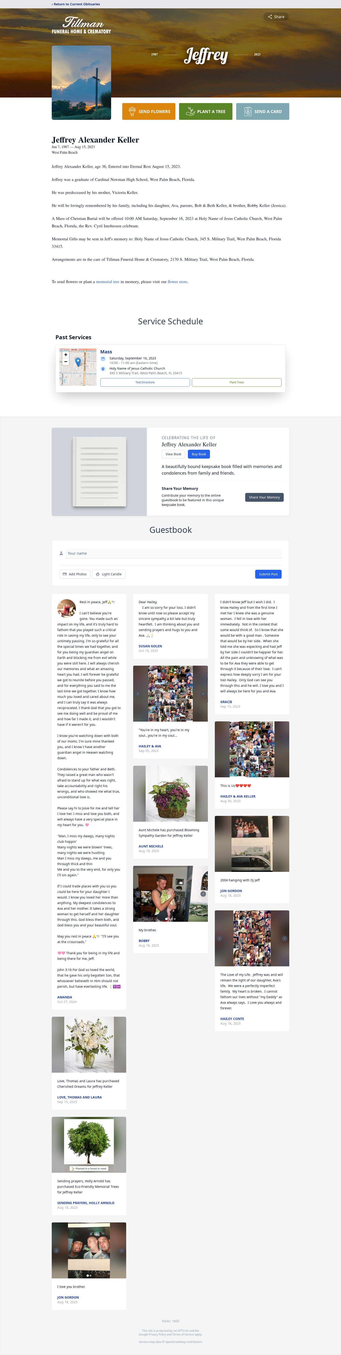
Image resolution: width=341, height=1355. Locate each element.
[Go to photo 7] (260, 963)
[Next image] (121, 1250)
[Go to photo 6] (257, 963)
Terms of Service (183, 1334)
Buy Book (199, 454)
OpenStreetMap (175, 1342)
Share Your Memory (264, 497)
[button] (78, 362)
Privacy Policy (157, 1334)
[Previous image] (56, 1250)
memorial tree (107, 281)
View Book (173, 454)
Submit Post (268, 574)
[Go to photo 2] (90, 1276)
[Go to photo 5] (255, 963)
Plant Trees (237, 382)
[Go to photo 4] (175, 919)
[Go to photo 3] (173, 719)
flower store (177, 281)
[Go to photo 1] (88, 1275)
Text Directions (145, 382)
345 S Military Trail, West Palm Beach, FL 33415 (145, 373)
